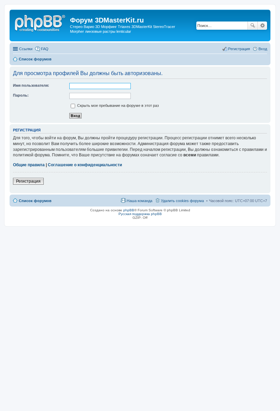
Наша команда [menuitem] (139, 201)
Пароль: (21, 95)
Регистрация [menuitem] (239, 49)
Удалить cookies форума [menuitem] (182, 201)
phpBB (128, 210)
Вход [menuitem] (262, 49)
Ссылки (25, 49)
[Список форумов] (40, 22)
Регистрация (28, 181)
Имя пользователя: (31, 85)
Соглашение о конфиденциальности (85, 164)
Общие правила (29, 164)
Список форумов (35, 201)
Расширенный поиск (262, 26)
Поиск (253, 26)
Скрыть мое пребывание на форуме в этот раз (117, 105)
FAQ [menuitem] (44, 49)
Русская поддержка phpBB (140, 214)
